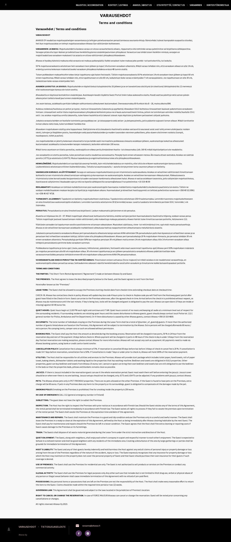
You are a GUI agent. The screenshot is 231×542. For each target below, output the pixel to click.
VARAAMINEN (196, 5)
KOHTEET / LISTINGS (118, 5)
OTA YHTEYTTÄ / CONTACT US (171, 5)
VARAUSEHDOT (27, 526)
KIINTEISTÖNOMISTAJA (218, 5)
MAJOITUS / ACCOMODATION (89, 5)
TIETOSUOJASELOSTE (53, 526)
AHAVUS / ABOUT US (142, 5)
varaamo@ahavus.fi (91, 525)
